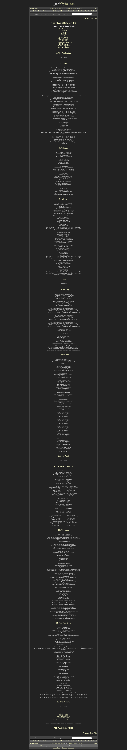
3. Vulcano (63, 32)
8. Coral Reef (63, 40)
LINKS (95, 8)
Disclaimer (64, 748)
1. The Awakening (63, 29)
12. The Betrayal (63, 47)
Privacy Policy (56, 748)
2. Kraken (63, 30)
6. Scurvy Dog (63, 37)
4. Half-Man (63, 34)
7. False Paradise (63, 39)
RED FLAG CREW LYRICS (63, 23)
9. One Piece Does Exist (64, 42)
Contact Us (71, 748)
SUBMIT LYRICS (34, 8)
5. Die (63, 35)
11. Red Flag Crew (63, 46)
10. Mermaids (63, 44)
